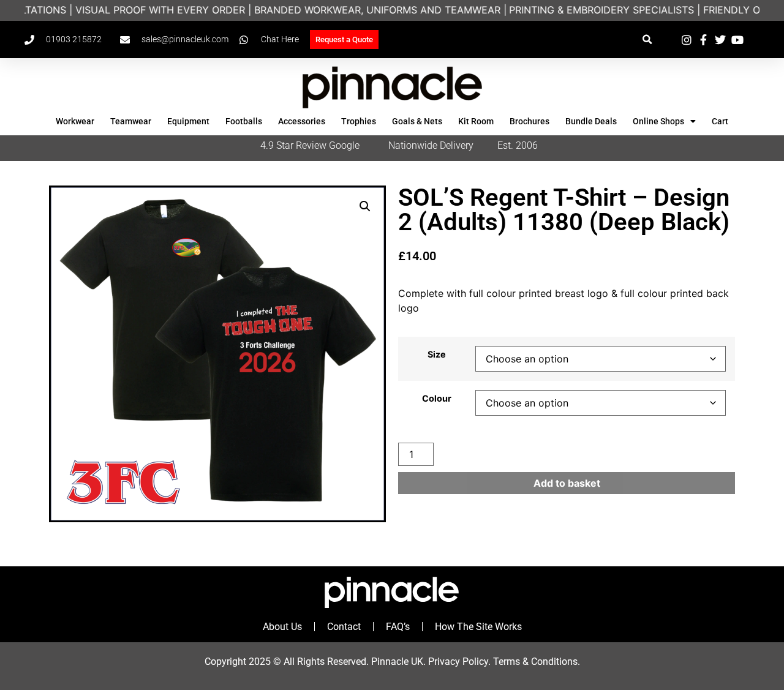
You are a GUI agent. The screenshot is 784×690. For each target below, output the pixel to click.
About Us (282, 626)
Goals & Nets (417, 121)
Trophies (358, 121)
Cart (720, 121)
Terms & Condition (533, 661)
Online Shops (658, 121)
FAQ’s (398, 626)
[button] (647, 39)
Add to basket (566, 483)
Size (437, 354)
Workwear (75, 121)
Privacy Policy (458, 661)
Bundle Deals (591, 121)
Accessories (301, 121)
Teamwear (130, 121)
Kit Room (476, 121)
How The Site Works (478, 626)
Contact (344, 626)
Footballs (243, 121)
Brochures (529, 121)
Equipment (188, 121)
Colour (436, 398)
